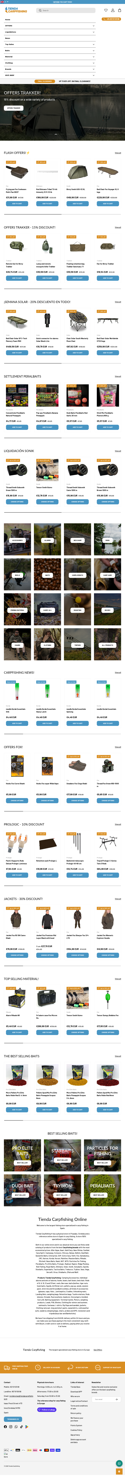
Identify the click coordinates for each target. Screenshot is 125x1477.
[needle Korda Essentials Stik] (17, 692)
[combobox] (65, 10)
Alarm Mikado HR (13, 1015)
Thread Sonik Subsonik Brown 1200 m (106, 488)
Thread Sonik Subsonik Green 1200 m (15, 488)
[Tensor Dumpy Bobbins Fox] (108, 998)
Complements (77, 575)
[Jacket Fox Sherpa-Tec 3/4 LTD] (78, 918)
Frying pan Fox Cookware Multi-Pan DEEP (16, 190)
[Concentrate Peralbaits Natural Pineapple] (17, 395)
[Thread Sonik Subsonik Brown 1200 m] (108, 470)
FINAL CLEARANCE (45, 81)
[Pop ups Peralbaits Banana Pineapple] (47, 395)
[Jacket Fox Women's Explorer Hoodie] (108, 918)
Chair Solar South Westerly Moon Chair (77, 339)
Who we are (75, 1396)
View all (118, 153)
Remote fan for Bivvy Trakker (14, 265)
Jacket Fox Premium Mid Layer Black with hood (46, 936)
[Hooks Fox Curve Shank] (17, 766)
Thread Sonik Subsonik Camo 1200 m (76, 488)
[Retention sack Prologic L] (47, 843)
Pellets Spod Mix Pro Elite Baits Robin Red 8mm (107, 1094)
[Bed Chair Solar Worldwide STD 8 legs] (108, 321)
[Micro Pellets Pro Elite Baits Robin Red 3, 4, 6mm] (17, 1075)
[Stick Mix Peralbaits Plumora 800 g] (108, 395)
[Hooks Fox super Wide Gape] (47, 766)
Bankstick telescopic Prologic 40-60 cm (75, 862)
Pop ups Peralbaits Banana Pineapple (47, 414)
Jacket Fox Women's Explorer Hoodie (105, 936)
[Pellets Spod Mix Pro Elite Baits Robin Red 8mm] (108, 1075)
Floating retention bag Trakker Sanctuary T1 (75, 265)
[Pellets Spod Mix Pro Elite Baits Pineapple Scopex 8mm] (47, 1075)
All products (107, 645)
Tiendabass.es (13, 1419)
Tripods (77, 645)
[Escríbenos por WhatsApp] (119, 1463)
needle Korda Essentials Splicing (76, 710)
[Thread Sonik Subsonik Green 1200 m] (17, 470)
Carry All (47, 610)
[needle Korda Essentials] (108, 692)
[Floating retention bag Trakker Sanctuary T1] (78, 246)
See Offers (98, 1350)
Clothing (47, 645)
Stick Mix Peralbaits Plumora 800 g (105, 414)
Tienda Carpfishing (14, 1466)
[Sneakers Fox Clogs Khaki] (78, 766)
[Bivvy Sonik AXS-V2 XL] (78, 172)
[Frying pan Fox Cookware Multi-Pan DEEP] (17, 172)
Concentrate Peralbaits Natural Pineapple (15, 414)
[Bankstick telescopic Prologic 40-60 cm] (78, 843)
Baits (47, 575)
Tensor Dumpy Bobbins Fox (108, 1015)
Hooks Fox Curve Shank (15, 783)
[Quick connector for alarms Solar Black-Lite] (47, 321)
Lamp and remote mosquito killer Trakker (45, 265)
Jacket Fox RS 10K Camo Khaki (16, 936)
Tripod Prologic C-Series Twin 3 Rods (107, 862)
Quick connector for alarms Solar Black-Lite (47, 339)
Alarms (47, 540)
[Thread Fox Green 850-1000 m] (108, 766)
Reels (17, 575)
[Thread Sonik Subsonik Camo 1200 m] (78, 470)
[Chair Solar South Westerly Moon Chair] (78, 321)
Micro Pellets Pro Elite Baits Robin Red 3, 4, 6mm (16, 1094)
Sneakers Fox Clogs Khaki (77, 783)
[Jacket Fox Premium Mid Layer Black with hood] (47, 918)
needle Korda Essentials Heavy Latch (46, 710)
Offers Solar (12, 109)
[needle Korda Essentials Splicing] (78, 692)
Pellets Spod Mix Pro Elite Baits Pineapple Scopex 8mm (46, 1095)
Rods (107, 540)
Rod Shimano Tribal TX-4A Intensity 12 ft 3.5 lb (46, 190)
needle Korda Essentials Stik (15, 710)
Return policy (76, 1413)
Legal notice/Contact (79, 1401)
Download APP (76, 1392)
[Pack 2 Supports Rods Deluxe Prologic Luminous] (17, 843)
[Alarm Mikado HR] (17, 998)
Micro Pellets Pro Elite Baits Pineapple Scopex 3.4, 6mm (76, 1095)
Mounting (77, 610)
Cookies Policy (76, 1430)
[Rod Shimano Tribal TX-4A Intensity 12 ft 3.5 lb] (47, 172)
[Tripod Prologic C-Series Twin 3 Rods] (108, 843)
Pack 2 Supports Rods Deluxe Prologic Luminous (16, 862)
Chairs (17, 645)
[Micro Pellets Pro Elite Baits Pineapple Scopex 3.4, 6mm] (78, 1075)
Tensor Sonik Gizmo (44, 487)
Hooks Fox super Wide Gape (47, 783)
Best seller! (22, 1163)
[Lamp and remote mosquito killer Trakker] (47, 246)
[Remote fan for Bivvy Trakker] (17, 246)
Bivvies (107, 610)
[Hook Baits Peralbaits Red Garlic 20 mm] (78, 395)
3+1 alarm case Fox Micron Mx (46, 1016)
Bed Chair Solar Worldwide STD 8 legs (107, 339)
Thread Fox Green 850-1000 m (108, 784)
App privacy (75, 1435)
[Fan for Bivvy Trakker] (108, 246)
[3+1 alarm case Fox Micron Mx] (47, 998)
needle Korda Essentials (106, 709)
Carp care (107, 575)
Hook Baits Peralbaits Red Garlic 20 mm (77, 414)
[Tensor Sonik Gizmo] (47, 470)
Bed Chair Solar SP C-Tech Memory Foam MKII (16, 339)
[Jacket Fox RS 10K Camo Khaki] (17, 918)
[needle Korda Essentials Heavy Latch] (47, 692)
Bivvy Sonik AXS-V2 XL (76, 189)
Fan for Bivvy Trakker (105, 264)
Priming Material (17, 610)
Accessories (17, 540)
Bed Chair (77, 540)
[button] (119, 10)
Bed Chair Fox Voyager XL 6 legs (108, 190)
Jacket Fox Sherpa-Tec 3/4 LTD (78, 936)
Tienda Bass (75, 1387)
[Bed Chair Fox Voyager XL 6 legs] (108, 172)
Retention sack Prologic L (46, 861)
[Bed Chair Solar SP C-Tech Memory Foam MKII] (17, 321)
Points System (76, 1425)
